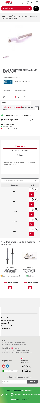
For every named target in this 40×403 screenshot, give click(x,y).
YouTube (3, 366)
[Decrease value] (33, 191)
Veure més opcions (22, 90)
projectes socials (20, 399)
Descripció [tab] (20, 146)
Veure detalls (8, 90)
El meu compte (5, 326)
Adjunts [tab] (20, 155)
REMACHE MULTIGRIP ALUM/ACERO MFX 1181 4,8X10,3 (10, 271)
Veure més (17, 348)
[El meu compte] (23, 2)
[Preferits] (28, 2)
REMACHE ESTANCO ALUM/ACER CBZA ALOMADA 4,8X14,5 (30, 271)
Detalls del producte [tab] (20, 150)
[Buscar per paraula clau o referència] (36, 8)
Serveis (3, 318)
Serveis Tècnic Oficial (7, 320)
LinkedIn (7, 366)
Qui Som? (4, 323)
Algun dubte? (21, 97)
